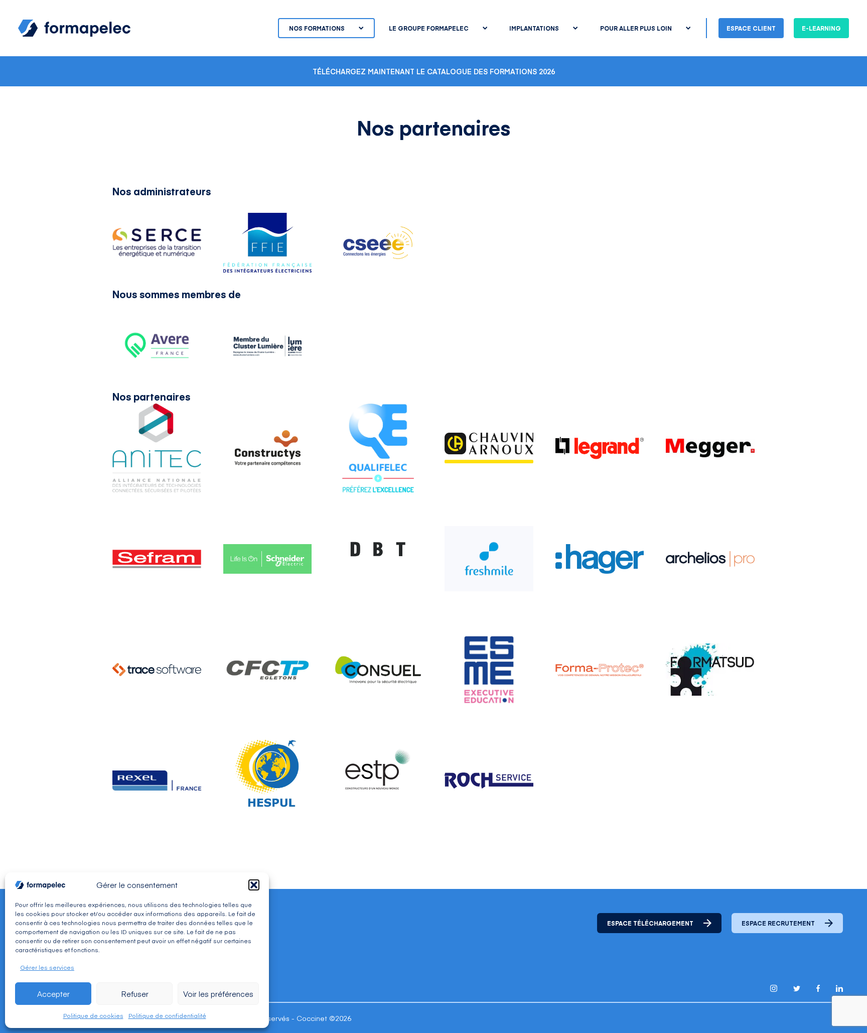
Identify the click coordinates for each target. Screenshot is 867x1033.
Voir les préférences (218, 993)
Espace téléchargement (650, 923)
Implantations (534, 28)
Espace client (751, 28)
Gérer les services (47, 967)
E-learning (821, 28)
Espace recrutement (778, 923)
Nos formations (317, 28)
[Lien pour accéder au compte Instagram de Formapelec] (773, 988)
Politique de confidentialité (167, 1015)
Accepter (53, 993)
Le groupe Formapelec (429, 28)
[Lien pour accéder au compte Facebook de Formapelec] (818, 988)
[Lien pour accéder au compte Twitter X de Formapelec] (796, 988)
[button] (254, 885)
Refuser (135, 993)
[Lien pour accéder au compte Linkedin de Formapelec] (839, 988)
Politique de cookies (93, 1015)
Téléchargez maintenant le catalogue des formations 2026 (434, 71)
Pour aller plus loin (636, 28)
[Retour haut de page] (837, 1004)
